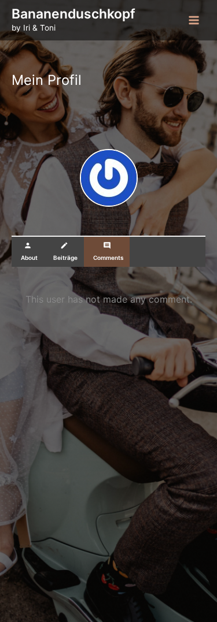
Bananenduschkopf (73, 14)
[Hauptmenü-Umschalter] (194, 20)
